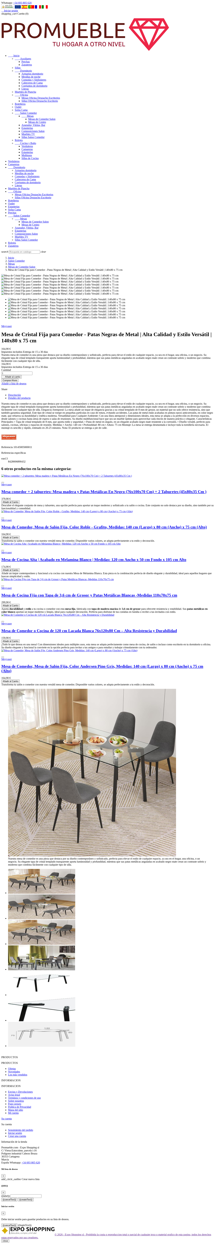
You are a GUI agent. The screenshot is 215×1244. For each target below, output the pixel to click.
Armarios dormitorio (32, 73)
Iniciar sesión (15, 1133)
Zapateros (27, 64)
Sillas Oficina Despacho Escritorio (40, 100)
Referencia (7, 447)
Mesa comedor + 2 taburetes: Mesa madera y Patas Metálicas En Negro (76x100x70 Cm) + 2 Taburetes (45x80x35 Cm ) (103, 491)
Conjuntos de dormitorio (34, 85)
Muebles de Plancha (25, 91)
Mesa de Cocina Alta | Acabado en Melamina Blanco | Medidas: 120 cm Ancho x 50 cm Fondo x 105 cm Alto (93, 559)
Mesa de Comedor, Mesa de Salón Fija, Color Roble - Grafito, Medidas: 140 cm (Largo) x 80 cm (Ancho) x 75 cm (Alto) (104, 527)
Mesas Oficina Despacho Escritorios (41, 97)
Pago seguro (14, 1103)
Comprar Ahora (10, 380)
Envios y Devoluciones (20, 1091)
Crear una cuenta (17, 1136)
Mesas (28, 116)
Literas (25, 88)
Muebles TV (28, 134)
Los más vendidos (17, 1074)
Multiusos (27, 155)
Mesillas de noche (31, 76)
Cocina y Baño (25, 143)
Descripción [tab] (14, 395)
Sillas (17, 67)
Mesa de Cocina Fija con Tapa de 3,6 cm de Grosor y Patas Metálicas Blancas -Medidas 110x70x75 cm (89, 595)
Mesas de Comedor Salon (41, 119)
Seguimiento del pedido (20, 1130)
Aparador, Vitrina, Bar (33, 125)
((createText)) (25, 1199)
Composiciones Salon (33, 131)
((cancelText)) (9, 1199)
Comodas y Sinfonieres (34, 79)
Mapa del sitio (15, 1109)
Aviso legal (14, 1094)
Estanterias (27, 128)
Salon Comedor (26, 113)
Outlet (18, 107)
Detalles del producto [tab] (19, 398)
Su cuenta (6, 1118)
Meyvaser (6, 326)
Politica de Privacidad (19, 1106)
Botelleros (20, 103)
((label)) (5, 1196)
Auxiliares (23, 58)
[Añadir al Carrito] (2, 482)
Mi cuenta (13, 1112)
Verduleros (27, 146)
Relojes (19, 140)
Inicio (13, 55)
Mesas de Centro (37, 122)
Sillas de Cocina (30, 158)
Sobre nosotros (16, 1100)
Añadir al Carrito (10, 502)
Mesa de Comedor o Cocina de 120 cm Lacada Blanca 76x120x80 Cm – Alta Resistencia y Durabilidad (89, 631)
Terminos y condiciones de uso (24, 1097)
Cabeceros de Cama (32, 82)
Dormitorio (23, 70)
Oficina (21, 94)
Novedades (14, 1071)
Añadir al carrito (11, 377)
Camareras (27, 149)
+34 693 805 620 (22, 2)
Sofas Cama (21, 110)
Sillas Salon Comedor (33, 137)
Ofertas (12, 1068)
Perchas (26, 61)
